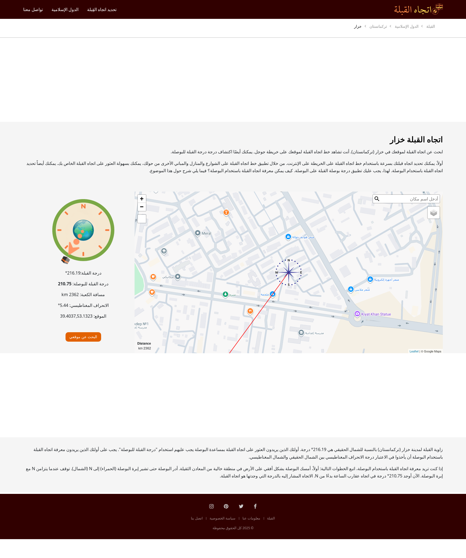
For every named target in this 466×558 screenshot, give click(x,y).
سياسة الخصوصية (222, 518)
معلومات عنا (251, 518)
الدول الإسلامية (65, 9)
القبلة (271, 518)
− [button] (141, 206)
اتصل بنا (197, 518)
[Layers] (434, 213)
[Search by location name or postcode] (377, 199)
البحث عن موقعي (83, 336)
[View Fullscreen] (142, 219)
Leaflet (414, 351)
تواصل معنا (33, 9)
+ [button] (141, 198)
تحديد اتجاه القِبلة (101, 9)
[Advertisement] (246, 79)
